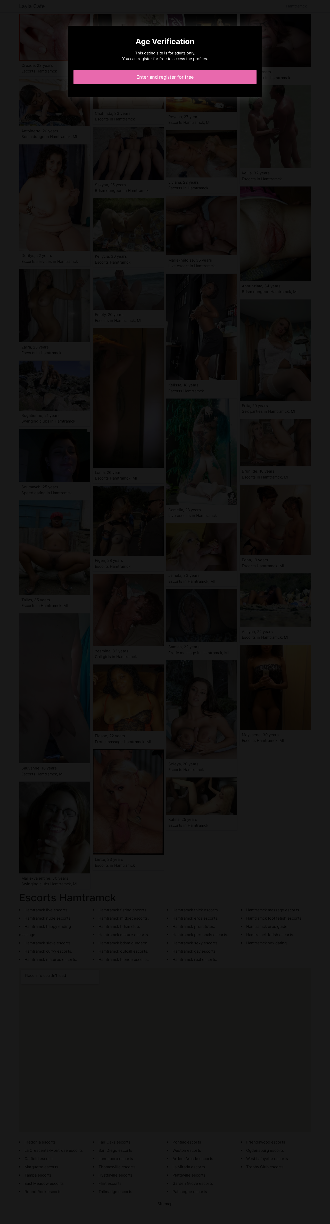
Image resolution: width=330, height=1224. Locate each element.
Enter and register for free (165, 77)
